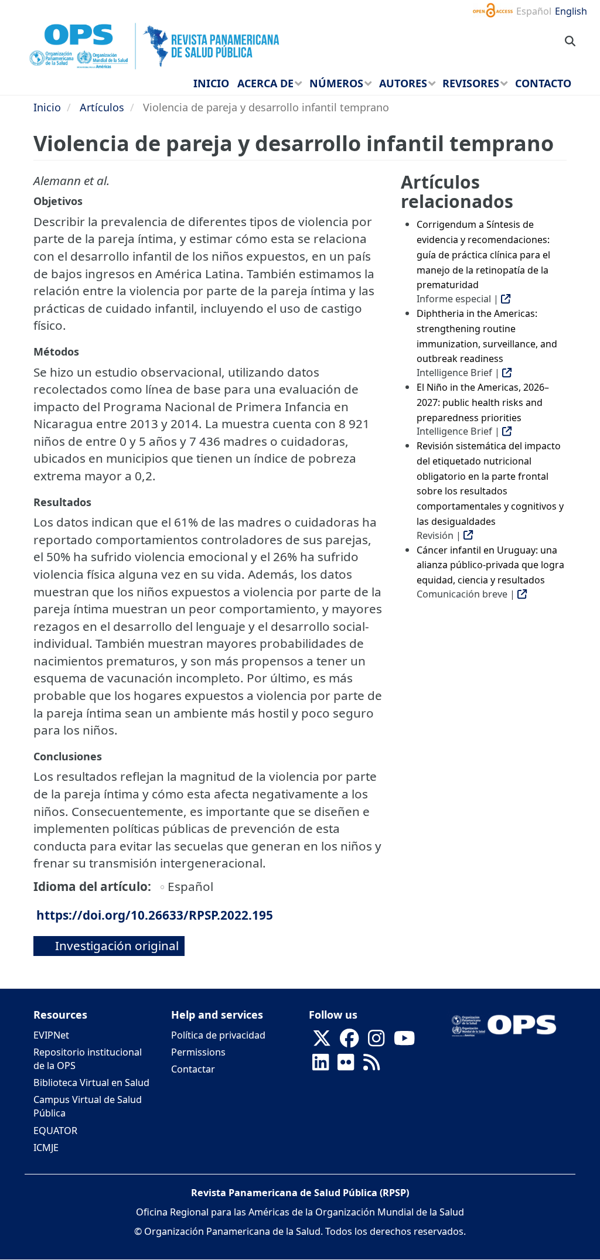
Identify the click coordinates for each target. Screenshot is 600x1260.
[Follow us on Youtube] (404, 1041)
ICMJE (46, 1147)
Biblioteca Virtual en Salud (91, 1082)
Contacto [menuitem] (543, 83)
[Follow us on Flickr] (346, 1065)
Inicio (47, 107)
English (571, 11)
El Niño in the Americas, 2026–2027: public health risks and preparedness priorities (483, 402)
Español (533, 11)
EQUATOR (55, 1130)
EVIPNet (51, 1035)
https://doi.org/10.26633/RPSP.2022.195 (154, 915)
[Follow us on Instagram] (376, 1041)
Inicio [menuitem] (211, 83)
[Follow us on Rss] (371, 1065)
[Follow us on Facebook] (349, 1041)
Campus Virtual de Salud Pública (87, 1106)
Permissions (198, 1052)
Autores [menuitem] (403, 83)
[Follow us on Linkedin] (320, 1065)
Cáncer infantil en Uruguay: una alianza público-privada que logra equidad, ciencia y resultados (490, 565)
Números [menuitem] (336, 83)
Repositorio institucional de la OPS (87, 1059)
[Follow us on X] (321, 1041)
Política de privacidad (218, 1035)
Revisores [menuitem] (470, 83)
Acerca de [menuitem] (265, 83)
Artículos (102, 107)
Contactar (193, 1069)
